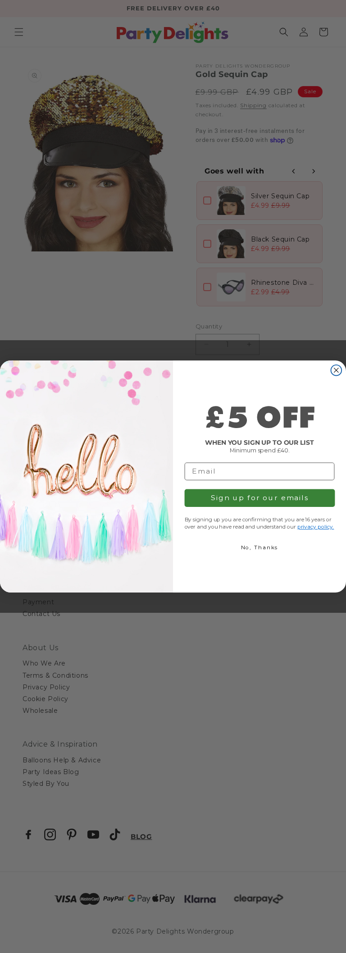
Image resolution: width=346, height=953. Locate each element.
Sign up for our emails (260, 497)
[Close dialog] (336, 370)
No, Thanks (259, 547)
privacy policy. (315, 526)
